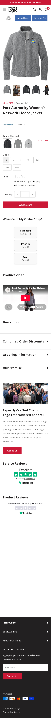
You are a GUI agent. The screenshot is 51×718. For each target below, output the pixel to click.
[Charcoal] (7, 143)
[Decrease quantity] (17, 194)
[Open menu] (4, 10)
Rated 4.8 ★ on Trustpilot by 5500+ (25, 2)
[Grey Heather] (28, 143)
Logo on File (40, 18)
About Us (12, 450)
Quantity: (8, 194)
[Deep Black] (18, 143)
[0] (46, 9)
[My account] (40, 9)
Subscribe (12, 676)
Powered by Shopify (11, 712)
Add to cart (25, 204)
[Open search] (34, 9)
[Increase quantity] (32, 194)
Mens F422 (8, 103)
